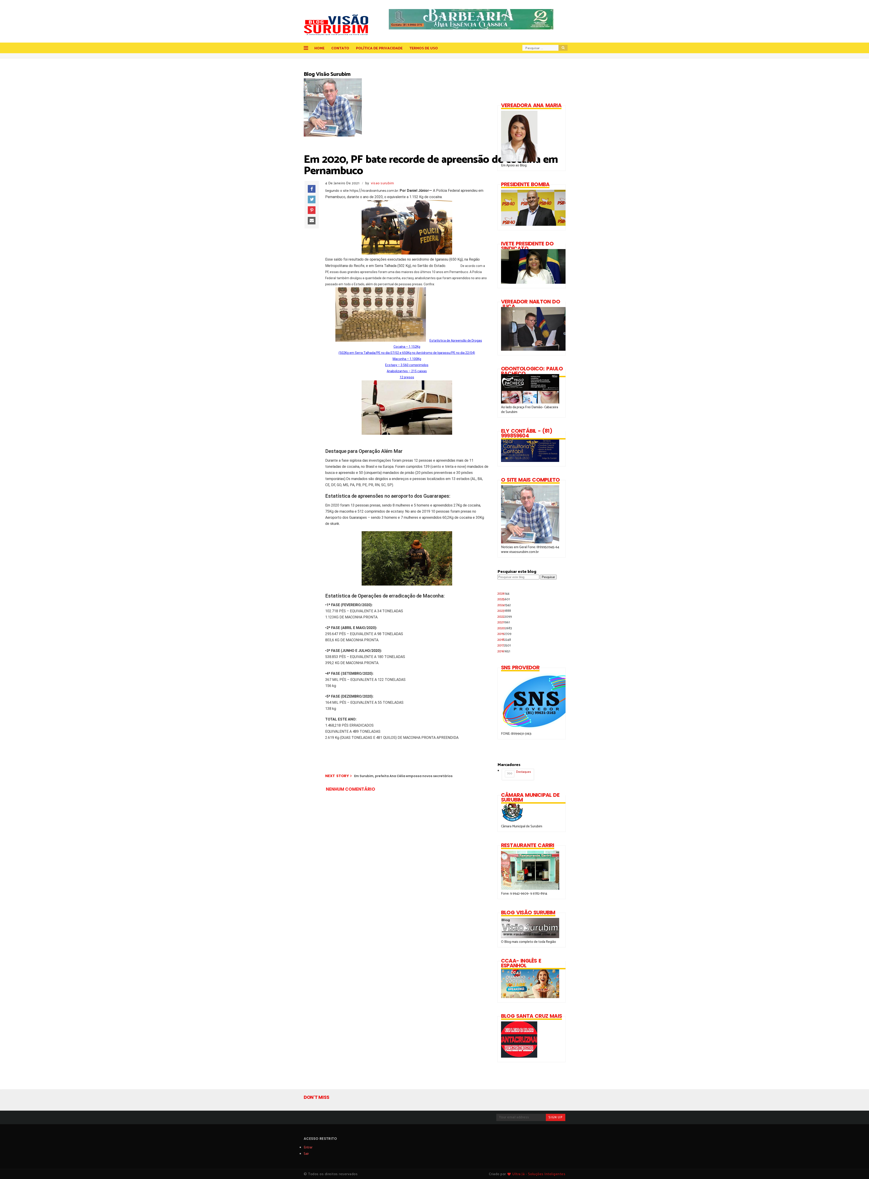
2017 (504, 645)
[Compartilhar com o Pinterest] (311, 210)
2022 (504, 617)
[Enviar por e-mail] (311, 221)
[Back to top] (857, 1168)
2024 (504, 605)
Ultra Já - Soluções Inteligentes (538, 1174)
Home (319, 48)
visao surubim (382, 183)
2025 (503, 599)
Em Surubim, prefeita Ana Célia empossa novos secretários (403, 776)
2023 (504, 611)
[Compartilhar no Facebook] (311, 189)
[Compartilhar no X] (311, 199)
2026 (503, 593)
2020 (504, 628)
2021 (503, 622)
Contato (340, 48)
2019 (504, 634)
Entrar (308, 1147)
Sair (306, 1154)
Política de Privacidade (379, 48)
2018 (504, 640)
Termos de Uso (423, 48)
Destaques (519, 772)
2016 (503, 651)
